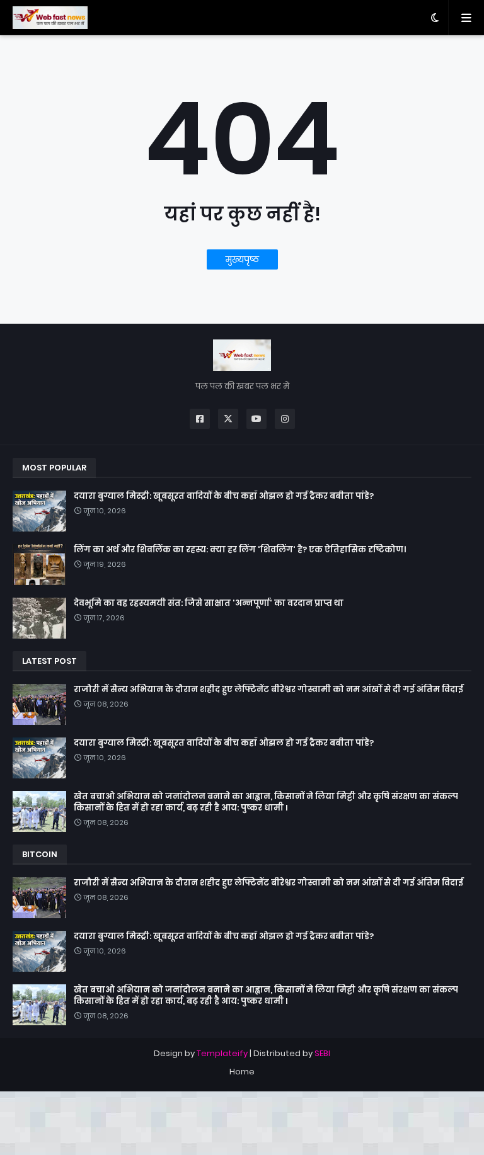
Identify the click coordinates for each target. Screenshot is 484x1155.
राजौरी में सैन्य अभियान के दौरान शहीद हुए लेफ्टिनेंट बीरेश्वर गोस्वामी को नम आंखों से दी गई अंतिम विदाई (268, 689)
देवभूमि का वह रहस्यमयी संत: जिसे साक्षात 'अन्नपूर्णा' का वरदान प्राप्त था (208, 603)
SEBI (322, 1053)
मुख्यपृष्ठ (242, 259)
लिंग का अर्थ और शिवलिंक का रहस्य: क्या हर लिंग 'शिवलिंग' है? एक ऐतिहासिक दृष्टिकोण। (240, 549)
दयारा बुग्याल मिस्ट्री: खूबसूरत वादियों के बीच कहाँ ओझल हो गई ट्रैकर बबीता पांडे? (224, 496)
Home (242, 1072)
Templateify (222, 1053)
